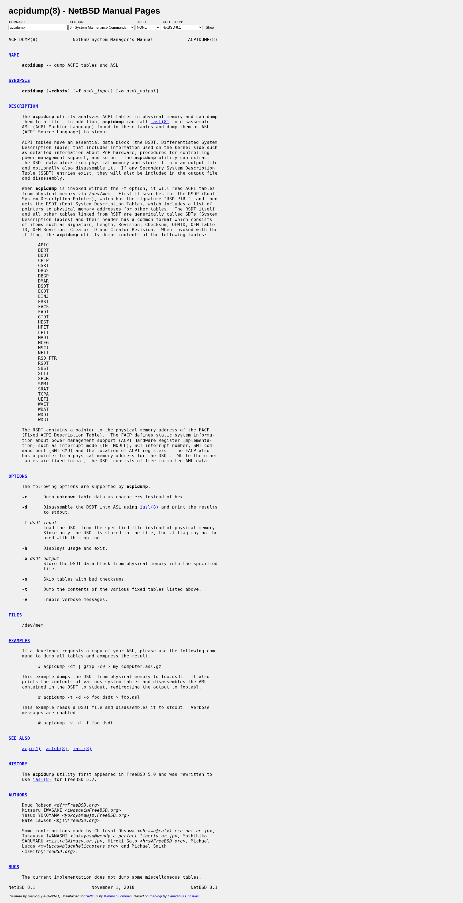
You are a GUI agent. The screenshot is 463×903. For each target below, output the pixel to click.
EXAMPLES (19, 640)
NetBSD (91, 896)
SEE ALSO (19, 738)
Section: (78, 22)
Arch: (144, 22)
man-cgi (156, 896)
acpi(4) (31, 748)
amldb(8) (57, 748)
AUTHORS (18, 794)
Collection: (173, 22)
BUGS (14, 866)
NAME (14, 55)
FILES (15, 615)
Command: (19, 22)
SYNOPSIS (19, 80)
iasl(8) (160, 121)
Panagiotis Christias (183, 896)
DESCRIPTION (23, 106)
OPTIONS (18, 476)
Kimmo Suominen (118, 896)
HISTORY (18, 763)
